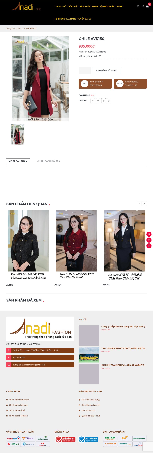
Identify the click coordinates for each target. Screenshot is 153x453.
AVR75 (9, 284)
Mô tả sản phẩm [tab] (18, 161)
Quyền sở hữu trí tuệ (91, 415)
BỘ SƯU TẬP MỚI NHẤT (103, 6)
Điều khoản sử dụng (91, 399)
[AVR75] (28, 245)
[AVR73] (124, 245)
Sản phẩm (85, 6)
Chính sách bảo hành (18, 415)
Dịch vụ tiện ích (88, 410)
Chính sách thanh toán (19, 399)
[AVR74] (76, 245)
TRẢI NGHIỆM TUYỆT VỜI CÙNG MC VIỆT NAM (124, 348)
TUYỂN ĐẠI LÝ (84, 18)
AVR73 (106, 284)
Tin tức (119, 6)
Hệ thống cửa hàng (65, 18)
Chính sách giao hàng (18, 405)
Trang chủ (60, 6)
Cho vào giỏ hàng (106, 70)
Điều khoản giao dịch (91, 405)
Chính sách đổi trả (17, 410)
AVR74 (58, 284)
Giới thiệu (73, 6)
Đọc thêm (105, 329)
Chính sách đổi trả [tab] (48, 161)
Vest (19, 28)
